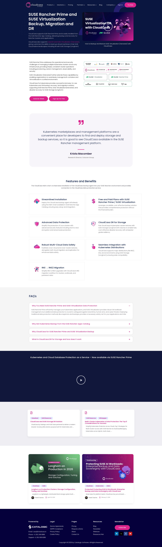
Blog (100, 5)
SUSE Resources (46, 418)
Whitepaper (103, 418)
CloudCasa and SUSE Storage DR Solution (46, 421)
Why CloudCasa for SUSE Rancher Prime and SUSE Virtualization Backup (63, 331)
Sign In (120, 5)
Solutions (60, 5)
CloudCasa (36, 486)
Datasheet (35, 418)
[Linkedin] (116, 534)
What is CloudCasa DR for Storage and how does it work (56, 339)
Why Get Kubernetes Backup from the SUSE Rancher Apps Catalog (61, 324)
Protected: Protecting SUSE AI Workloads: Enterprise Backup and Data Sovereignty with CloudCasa (105, 490)
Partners (80, 5)
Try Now (130, 5)
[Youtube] (130, 534)
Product (50, 5)
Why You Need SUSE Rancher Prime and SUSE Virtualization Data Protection (64, 306)
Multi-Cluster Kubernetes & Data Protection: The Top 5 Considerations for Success (106, 422)
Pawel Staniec (39, 497)
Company (110, 5)
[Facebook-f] (126, 534)
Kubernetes (99, 486)
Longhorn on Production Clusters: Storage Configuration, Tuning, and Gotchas (53, 490)
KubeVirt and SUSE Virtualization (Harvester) (63, 42)
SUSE (43, 486)
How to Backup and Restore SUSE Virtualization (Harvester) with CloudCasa (108, 45)
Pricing (70, 5)
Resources (91, 5)
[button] (108, 26)
